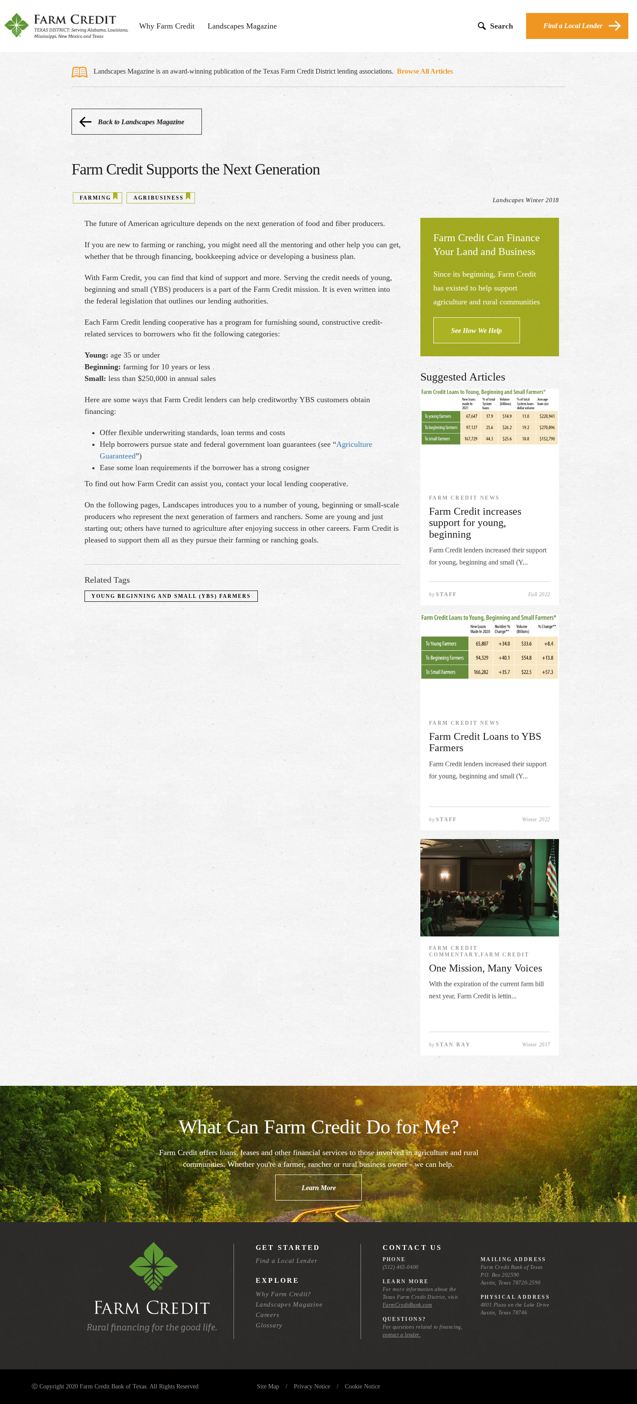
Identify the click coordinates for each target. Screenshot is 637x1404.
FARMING (95, 198)
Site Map (268, 1386)
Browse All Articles (425, 71)
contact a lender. (402, 1335)
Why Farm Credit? (283, 1294)
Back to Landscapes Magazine (141, 122)
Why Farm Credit (167, 26)
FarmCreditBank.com (407, 1305)
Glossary (269, 1325)
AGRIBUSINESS (158, 198)
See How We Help (476, 330)
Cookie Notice (362, 1386)
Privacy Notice (312, 1386)
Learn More (319, 1187)
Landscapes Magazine (242, 26)
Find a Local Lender (572, 25)
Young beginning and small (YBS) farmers (171, 596)
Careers (267, 1314)
